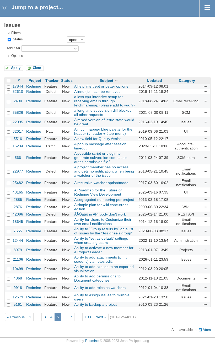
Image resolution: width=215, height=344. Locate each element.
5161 (18, 304)
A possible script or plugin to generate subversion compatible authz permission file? (100, 157)
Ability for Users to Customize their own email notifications (102, 221)
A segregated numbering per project (104, 199)
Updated (154, 80)
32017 (18, 131)
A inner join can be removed (97, 91)
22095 (18, 122)
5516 (18, 139)
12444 (18, 240)
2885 (18, 199)
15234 (18, 146)
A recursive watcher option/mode (101, 183)
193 (88, 317)
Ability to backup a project (95, 304)
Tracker (51, 80)
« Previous (16, 317)
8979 (18, 250)
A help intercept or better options (101, 86)
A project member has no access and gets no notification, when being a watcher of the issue (104, 171)
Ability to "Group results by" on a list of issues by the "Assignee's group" (103, 231)
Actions (205, 86)
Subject (106, 80)
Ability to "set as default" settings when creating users (101, 240)
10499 (18, 269)
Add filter (13, 48)
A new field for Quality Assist (97, 139)
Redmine (33, 86)
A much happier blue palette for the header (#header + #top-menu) (103, 131)
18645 (18, 221)
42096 (18, 214)
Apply (15, 68)
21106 (18, 259)
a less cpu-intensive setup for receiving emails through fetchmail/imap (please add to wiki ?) (104, 101)
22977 (18, 171)
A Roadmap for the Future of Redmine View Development (98, 192)
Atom (207, 330)
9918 (18, 288)
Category (187, 80)
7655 (18, 231)
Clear (37, 68)
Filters (16, 33)
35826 (18, 112)
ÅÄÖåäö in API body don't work (100, 214)
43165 (18, 192)
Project (35, 80)
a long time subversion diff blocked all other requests (103, 112)
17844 (18, 86)
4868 (18, 278)
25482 (18, 183)
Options (17, 56)
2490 (18, 101)
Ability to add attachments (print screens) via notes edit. (100, 259)
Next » (100, 317)
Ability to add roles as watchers (100, 288)
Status (17, 39)
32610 (18, 91)
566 (18, 157)
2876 (18, 207)
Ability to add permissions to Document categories (97, 278)
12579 (18, 297)
